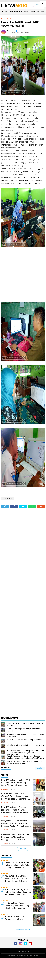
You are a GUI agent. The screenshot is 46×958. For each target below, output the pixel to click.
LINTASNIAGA (41, 11)
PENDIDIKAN (18, 11)
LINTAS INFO (9, 11)
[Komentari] (41, 506)
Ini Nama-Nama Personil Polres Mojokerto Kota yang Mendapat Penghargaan (17, 905)
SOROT (26, 11)
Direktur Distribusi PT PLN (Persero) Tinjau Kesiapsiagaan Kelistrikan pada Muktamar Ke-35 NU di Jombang (15, 797)
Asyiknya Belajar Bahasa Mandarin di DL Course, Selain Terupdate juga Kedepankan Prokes (18, 880)
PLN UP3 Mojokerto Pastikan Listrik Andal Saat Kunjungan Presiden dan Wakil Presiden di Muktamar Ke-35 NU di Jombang (15, 811)
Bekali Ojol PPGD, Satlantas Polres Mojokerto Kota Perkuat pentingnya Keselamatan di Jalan (18, 866)
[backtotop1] (44, 956)
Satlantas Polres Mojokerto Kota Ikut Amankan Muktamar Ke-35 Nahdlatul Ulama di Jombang (18, 893)
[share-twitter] (23, 506)
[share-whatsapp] (32, 506)
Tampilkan (39, 768)
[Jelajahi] (43, 3)
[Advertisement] (23, 275)
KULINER (32, 11)
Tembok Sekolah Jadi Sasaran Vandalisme (14, 917)
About (19, 951)
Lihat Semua (23, 848)
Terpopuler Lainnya (23, 929)
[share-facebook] (14, 506)
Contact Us (25, 951)
